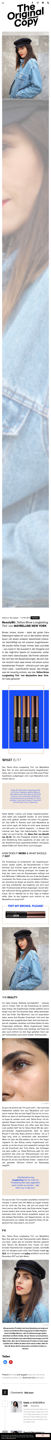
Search (47, 3)
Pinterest (42, 3)
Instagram (36, 3)
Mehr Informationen (11, 1438)
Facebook (31, 3)
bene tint (31, 1374)
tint (20, 1377)
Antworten (35, 1406)
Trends (35, 618)
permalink (39, 1377)
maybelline (7, 1377)
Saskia (26, 1402)
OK (43, 1435)
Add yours (28, 1392)
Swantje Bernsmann (10, 618)
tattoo (15, 1377)
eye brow (40, 1374)
